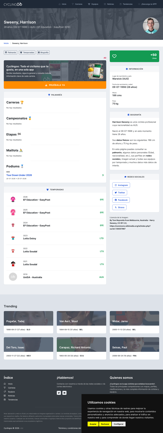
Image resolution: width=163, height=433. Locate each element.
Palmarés (12, 52)
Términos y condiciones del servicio (73, 428)
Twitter (121, 192)
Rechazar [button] (105, 424)
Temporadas (28, 52)
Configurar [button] (119, 424)
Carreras (11, 388)
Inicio (6, 43)
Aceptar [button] (93, 424)
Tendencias (13, 400)
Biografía (44, 52)
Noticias (11, 396)
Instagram (123, 185)
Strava (121, 207)
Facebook (123, 200)
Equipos (11, 392)
